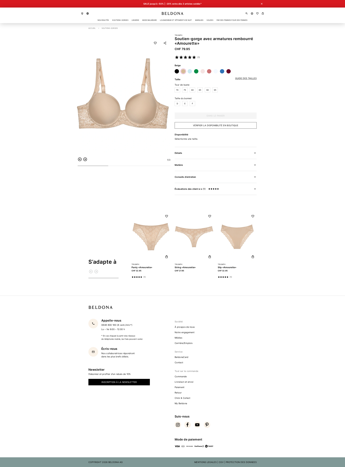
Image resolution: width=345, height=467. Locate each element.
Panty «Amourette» (142, 267)
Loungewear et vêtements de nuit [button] (176, 20)
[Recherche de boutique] (82, 13)
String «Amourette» (185, 267)
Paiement (179, 387)
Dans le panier (216, 115)
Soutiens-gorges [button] (120, 20)
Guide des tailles (246, 78)
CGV (221, 462)
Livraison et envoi (184, 381)
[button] (87, 13)
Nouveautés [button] (103, 20)
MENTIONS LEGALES (205, 462)
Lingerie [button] (135, 20)
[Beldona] (172, 13)
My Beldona (181, 403)
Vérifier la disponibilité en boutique (215, 125)
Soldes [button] (210, 20)
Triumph (178, 35)
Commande (181, 376)
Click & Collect (182, 398)
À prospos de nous (185, 327)
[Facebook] (187, 425)
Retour (178, 392)
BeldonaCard (181, 357)
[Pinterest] (207, 425)
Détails (178, 153)
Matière (179, 165)
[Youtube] (197, 425)
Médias (178, 337)
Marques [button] (199, 20)
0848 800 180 (109, 325)
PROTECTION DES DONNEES (241, 462)
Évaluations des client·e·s (190, 189)
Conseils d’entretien (185, 177)
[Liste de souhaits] (257, 13)
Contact (179, 362)
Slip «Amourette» (227, 267)
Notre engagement (184, 332)
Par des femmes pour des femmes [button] (232, 20)
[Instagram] (178, 425)
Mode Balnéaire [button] (149, 20)
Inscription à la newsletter (119, 382)
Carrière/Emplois (183, 343)
